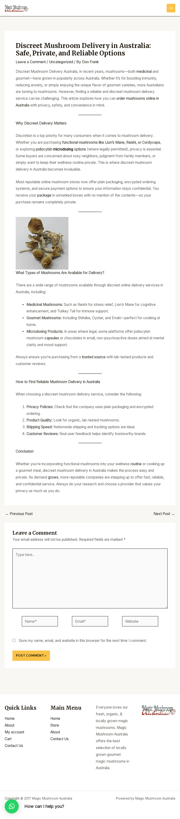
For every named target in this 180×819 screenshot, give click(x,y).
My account (14, 732)
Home (10, 718)
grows (53, 477)
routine (136, 464)
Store (54, 725)
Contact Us (14, 745)
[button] (12, 806)
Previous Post (19, 514)
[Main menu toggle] (171, 8)
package (44, 195)
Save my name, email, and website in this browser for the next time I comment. (83, 640)
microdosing (63, 149)
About (9, 725)
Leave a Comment (31, 62)
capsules (52, 338)
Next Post (164, 514)
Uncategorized (61, 62)
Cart (8, 739)
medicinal (144, 71)
